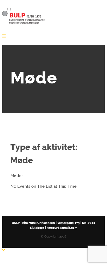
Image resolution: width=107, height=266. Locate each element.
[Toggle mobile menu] (4, 36)
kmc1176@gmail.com (62, 228)
